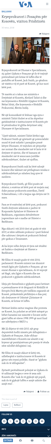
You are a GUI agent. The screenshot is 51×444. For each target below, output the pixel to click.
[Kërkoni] (44, 440)
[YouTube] (32, 440)
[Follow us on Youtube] (16, 421)
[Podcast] (35, 421)
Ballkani (7, 12)
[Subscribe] (42, 421)
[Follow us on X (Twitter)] (10, 421)
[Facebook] (20, 440)
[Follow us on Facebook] (4, 421)
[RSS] (29, 421)
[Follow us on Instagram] (23, 421)
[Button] (44, 34)
